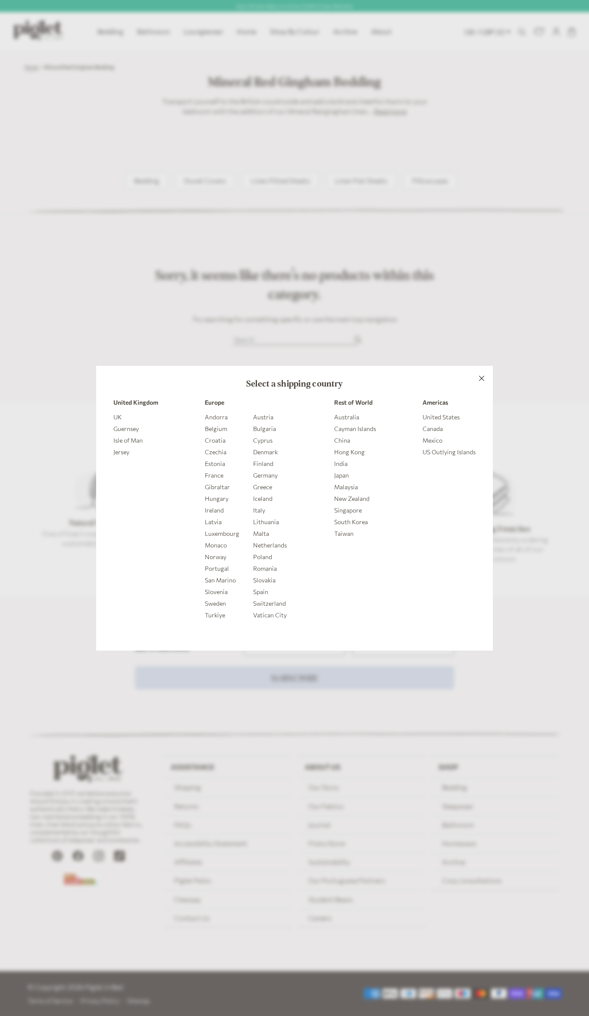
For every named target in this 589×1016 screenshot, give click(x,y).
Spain (260, 591)
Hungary (217, 498)
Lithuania (266, 521)
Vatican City (270, 615)
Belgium (216, 428)
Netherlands (270, 545)
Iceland (263, 498)
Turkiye (215, 615)
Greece (262, 487)
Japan (341, 475)
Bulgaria (264, 428)
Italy (259, 510)
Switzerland (269, 603)
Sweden (215, 603)
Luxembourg (222, 533)
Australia (346, 417)
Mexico (432, 440)
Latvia (213, 521)
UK (117, 417)
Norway (215, 556)
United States (441, 417)
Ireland (214, 510)
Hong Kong (349, 452)
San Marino (220, 580)
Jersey (121, 452)
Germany (265, 475)
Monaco (216, 545)
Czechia (215, 452)
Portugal (217, 568)
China (342, 440)
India (341, 463)
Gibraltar (217, 487)
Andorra (216, 417)
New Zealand (352, 498)
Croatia (215, 440)
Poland (262, 556)
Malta (261, 533)
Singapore (348, 510)
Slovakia (264, 580)
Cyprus (263, 440)
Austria (263, 417)
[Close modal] (481, 377)
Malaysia (346, 487)
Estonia (215, 463)
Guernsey (126, 428)
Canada (433, 428)
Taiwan (344, 533)
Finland (263, 463)
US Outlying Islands (449, 452)
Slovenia (216, 591)
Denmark (265, 452)
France (214, 475)
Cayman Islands (355, 428)
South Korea (351, 521)
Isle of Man (128, 440)
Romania (265, 568)
